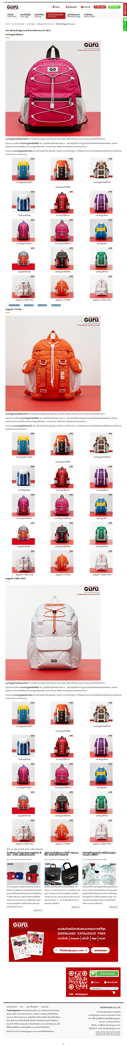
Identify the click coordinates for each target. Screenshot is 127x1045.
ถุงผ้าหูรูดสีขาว (102, 243)
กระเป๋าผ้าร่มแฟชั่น (29, 305)
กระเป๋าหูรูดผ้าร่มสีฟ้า (62, 187)
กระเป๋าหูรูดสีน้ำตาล (63, 215)
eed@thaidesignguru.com (109, 1025)
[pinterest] (98, 1033)
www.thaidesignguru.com (109, 1028)
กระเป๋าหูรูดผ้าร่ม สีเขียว (24, 182)
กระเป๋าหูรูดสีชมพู (24, 215)
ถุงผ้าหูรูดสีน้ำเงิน (102, 271)
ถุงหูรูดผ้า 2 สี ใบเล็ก (63, 300)
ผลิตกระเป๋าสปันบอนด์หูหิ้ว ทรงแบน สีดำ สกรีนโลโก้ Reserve (62, 854)
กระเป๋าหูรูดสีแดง (102, 215)
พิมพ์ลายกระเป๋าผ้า (56, 305)
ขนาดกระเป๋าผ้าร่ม (42, 305)
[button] (122, 1040)
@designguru (115, 1018)
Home (7, 24)
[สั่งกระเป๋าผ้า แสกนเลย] (93, 982)
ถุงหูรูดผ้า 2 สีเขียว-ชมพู (24, 300)
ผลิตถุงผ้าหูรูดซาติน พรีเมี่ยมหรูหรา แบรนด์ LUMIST (99, 854)
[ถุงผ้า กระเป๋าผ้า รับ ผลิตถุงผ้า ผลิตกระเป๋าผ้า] (12, 7)
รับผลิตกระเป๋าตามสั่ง (14, 305)
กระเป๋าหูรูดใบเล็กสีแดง (14, 34)
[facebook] (118, 1033)
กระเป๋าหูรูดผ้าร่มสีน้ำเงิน (102, 182)
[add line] (125, 24)
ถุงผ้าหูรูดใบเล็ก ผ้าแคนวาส (45, 24)
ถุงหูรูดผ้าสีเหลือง (24, 271)
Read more (38, 910)
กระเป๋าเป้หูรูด (30, 24)
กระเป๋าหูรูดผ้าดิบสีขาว (24, 243)
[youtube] (103, 1033)
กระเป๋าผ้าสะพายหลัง (18, 24)
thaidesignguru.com (28, 1031)
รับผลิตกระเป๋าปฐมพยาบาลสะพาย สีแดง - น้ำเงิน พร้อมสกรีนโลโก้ (24, 854)
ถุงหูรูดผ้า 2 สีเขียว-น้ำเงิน (102, 300)
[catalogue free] (125, 9)
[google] (108, 1033)
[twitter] (113, 1033)
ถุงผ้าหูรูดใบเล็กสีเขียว (63, 271)
